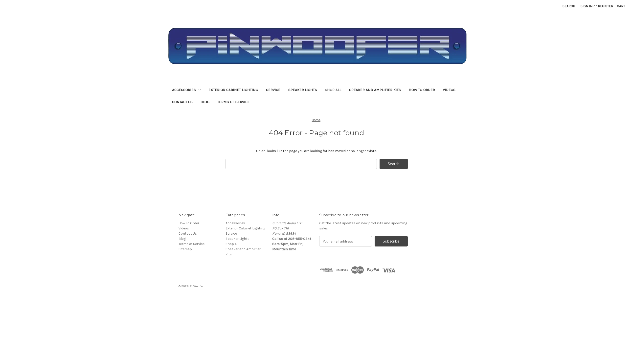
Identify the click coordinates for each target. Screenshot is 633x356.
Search (569, 6)
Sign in (586, 6)
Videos (449, 90)
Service (273, 90)
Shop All (333, 90)
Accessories (184, 90)
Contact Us (182, 102)
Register (605, 6)
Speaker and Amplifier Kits (375, 90)
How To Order (422, 90)
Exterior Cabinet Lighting (233, 90)
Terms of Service (233, 102)
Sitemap (185, 249)
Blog (205, 102)
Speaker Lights (302, 90)
